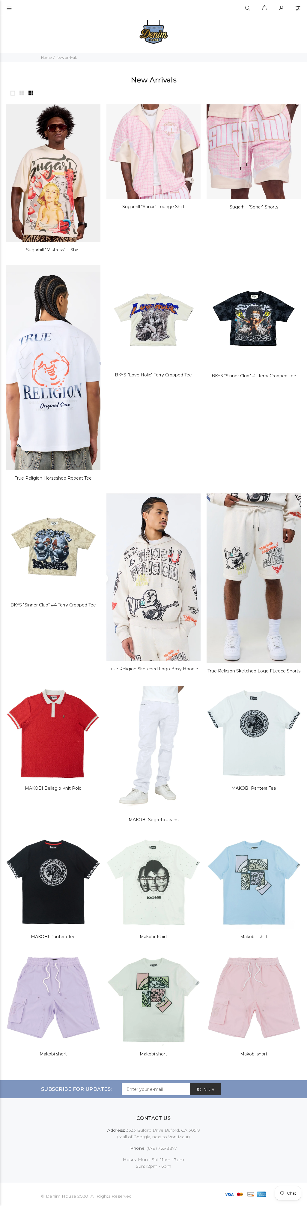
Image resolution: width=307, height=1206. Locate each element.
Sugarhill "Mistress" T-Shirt (53, 250)
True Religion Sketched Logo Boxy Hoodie (153, 669)
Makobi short (53, 1054)
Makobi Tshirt (153, 936)
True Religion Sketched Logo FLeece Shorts (253, 671)
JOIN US (205, 1089)
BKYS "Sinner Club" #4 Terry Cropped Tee (53, 605)
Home (46, 57)
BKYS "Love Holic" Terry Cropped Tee (153, 375)
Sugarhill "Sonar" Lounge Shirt (153, 206)
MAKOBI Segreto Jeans (153, 819)
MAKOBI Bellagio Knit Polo (53, 788)
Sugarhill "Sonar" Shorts (254, 207)
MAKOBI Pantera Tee (253, 788)
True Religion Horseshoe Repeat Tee (53, 478)
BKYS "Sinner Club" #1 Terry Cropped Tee (254, 376)
